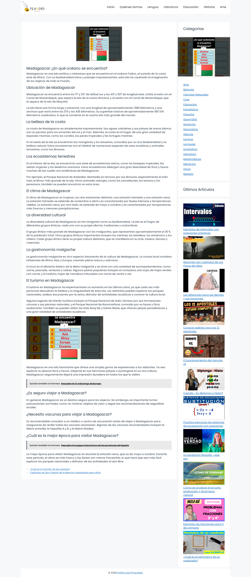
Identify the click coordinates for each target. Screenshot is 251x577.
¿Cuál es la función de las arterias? (50, 469)
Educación (191, 7)
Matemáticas (192, 159)
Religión (188, 174)
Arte (223, 7)
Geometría (190, 129)
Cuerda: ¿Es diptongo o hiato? (203, 393)
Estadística (190, 109)
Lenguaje (189, 144)
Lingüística (190, 149)
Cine (186, 99)
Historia (209, 7)
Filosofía (188, 114)
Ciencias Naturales (195, 94)
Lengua (152, 7)
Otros (187, 169)
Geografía (190, 119)
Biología (188, 89)
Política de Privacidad (129, 572)
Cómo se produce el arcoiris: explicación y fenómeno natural (202, 491)
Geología (189, 124)
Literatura (171, 7)
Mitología (189, 164)
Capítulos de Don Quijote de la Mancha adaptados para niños (65, 472)
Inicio (111, 7)
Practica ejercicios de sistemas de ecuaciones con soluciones (203, 424)
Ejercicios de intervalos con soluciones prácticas (201, 231)
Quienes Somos (131, 7)
